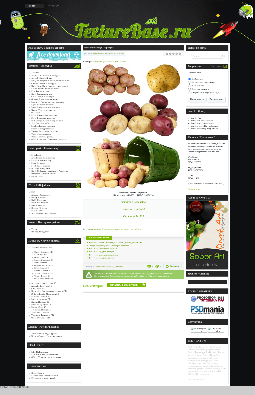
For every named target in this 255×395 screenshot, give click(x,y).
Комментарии (194, 189)
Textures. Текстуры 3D (41, 247)
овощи (90, 229)
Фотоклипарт (99, 61)
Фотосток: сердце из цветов (101, 258)
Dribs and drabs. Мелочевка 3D (45, 294)
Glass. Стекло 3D (41, 257)
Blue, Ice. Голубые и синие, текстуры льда (50, 81)
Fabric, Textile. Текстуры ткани (45, 89)
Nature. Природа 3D (40, 302)
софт (217, 368)
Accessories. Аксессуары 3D (43, 283)
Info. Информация (39, 352)
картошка (125, 229)
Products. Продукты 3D (41, 304)
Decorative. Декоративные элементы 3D (49, 291)
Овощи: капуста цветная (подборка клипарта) (109, 246)
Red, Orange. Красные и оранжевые (47, 121)
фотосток (106, 229)
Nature (217, 349)
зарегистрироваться (123, 276)
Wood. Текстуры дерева (42, 137)
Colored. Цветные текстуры (43, 83)
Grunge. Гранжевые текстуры (44, 99)
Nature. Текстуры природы (43, 110)
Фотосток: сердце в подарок (101, 251)
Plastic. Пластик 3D (42, 270)
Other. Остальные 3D (43, 278)
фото (206, 371)
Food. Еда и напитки (40, 166)
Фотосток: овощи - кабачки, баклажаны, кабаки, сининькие (115, 242)
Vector (34, 229)
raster (214, 352)
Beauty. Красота (38, 197)
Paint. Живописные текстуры (44, 115)
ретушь (200, 368)
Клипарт (204, 360)
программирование (196, 366)
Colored (191, 349)
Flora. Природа (38, 163)
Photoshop (199, 352)
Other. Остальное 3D (40, 318)
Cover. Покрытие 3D (43, 252)
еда (215, 358)
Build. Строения (38, 200)
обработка (214, 360)
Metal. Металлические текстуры (45, 107)
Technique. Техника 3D (41, 312)
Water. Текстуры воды (41, 134)
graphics (210, 349)
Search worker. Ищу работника (204, 126)
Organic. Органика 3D (44, 265)
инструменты (194, 360)
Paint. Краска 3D (41, 268)
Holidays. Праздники (40, 168)
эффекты (205, 374)
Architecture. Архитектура (43, 158)
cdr (210, 346)
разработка (211, 366)
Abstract (191, 347)
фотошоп (194, 373)
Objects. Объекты (39, 208)
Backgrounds (201, 347)
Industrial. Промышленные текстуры (47, 102)
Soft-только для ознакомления (44, 354)
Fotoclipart (36, 155)
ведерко (138, 229)
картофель (115, 229)
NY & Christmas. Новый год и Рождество (49, 171)
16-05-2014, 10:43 (116, 54)
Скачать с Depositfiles (134, 202)
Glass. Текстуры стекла (41, 94)
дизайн (210, 358)
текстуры (199, 371)
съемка (191, 371)
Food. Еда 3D (40, 254)
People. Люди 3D (38, 307)
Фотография (215, 371)
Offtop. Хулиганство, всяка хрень (46, 357)
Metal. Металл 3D (42, 262)
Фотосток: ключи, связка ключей (103, 255)
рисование (209, 368)
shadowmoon (99, 54)
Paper (190, 352)
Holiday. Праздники (40, 232)
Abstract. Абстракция (40, 195)
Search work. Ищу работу (202, 123)
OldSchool (36, 113)
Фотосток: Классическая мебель (103, 249)
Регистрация (53, 5)
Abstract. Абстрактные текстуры (45, 75)
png (132, 229)
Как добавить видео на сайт (43, 378)
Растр (219, 366)
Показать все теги (196, 379)
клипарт (97, 229)
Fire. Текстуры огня (40, 91)
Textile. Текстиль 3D (43, 273)
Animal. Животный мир (41, 78)
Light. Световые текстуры (42, 105)
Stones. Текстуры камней (42, 129)
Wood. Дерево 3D (42, 276)
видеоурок (192, 358)
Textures (35, 73)
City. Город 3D (37, 288)
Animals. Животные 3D (41, 286)
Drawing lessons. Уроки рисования (46, 336)
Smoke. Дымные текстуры (43, 126)
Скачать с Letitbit (133, 216)
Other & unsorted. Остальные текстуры (48, 139)
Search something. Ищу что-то (204, 128)
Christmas (216, 347)
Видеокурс (210, 355)
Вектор (198, 355)
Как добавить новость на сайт (44, 376)
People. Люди (37, 176)
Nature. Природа (38, 205)
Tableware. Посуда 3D (41, 310)
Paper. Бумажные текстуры (43, 118)
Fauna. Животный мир (41, 160)
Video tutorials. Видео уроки (44, 333)
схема (223, 368)
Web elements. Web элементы (44, 213)
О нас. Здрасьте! (38, 373)
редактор (192, 368)
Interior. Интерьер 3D (41, 299)
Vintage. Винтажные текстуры (44, 131)
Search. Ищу (196, 118)
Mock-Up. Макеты (39, 203)
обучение (192, 363)
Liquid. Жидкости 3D (43, 260)
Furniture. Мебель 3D (40, 296)
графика (202, 358)
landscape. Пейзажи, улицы (43, 173)
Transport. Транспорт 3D (42, 315)
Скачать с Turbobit (133, 209)
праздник (202, 363)
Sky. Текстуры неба (40, 123)
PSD (33, 192)
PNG (208, 352)
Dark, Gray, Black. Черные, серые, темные (50, 86)
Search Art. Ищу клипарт (202, 120)
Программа (212, 363)
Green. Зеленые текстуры (42, 97)
